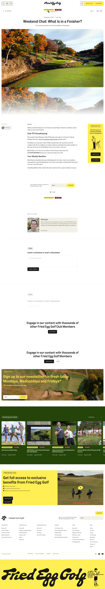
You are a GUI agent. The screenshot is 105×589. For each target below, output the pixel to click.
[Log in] (82, 3)
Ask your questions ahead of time (48, 139)
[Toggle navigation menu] (3, 3)
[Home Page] (52, 3)
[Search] (11, 3)
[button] (99, 11)
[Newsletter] (7, 3)
